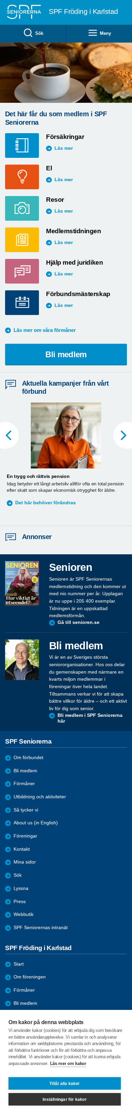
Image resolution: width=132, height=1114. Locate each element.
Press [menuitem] (20, 901)
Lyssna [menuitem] (21, 888)
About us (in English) (36, 822)
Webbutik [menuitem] (24, 914)
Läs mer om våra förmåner (45, 330)
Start (19, 964)
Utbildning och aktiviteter (40, 796)
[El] (25, 177)
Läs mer (63, 148)
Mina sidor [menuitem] (25, 862)
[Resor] (25, 208)
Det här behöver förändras (45, 502)
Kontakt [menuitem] (22, 849)
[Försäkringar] (25, 145)
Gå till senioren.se (79, 622)
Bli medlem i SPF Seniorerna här (90, 718)
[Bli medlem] (22, 659)
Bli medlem (65, 354)
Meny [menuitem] (105, 33)
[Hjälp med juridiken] (25, 271)
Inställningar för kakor (65, 1099)
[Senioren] (22, 583)
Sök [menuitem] (39, 33)
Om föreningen (30, 976)
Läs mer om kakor (68, 1063)
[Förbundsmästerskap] (25, 302)
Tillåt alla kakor (64, 1083)
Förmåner (24, 783)
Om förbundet (28, 757)
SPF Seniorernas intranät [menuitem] (41, 927)
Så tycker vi (26, 810)
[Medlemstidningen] (25, 239)
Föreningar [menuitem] (25, 836)
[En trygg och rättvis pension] (66, 435)
